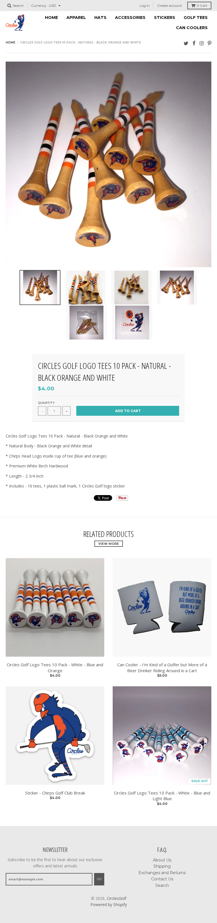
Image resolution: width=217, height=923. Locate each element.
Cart (202, 5)
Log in (145, 5)
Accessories (130, 17)
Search (162, 885)
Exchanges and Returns (162, 872)
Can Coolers (192, 27)
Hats (100, 17)
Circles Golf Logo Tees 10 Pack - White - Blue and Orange (55, 667)
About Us (162, 860)
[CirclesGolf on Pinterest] (209, 43)
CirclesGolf (116, 898)
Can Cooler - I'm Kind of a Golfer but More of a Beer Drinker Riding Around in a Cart (162, 667)
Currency (38, 5)
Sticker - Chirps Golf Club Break (55, 793)
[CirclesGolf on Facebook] (194, 43)
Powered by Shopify (108, 904)
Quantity (46, 403)
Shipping (162, 866)
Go (99, 879)
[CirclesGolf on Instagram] (201, 43)
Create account (169, 5)
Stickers (164, 17)
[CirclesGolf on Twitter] (186, 43)
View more (108, 544)
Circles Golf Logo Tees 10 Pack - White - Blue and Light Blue (162, 796)
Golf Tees (196, 17)
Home (51, 17)
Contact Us (162, 878)
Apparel (76, 17)
